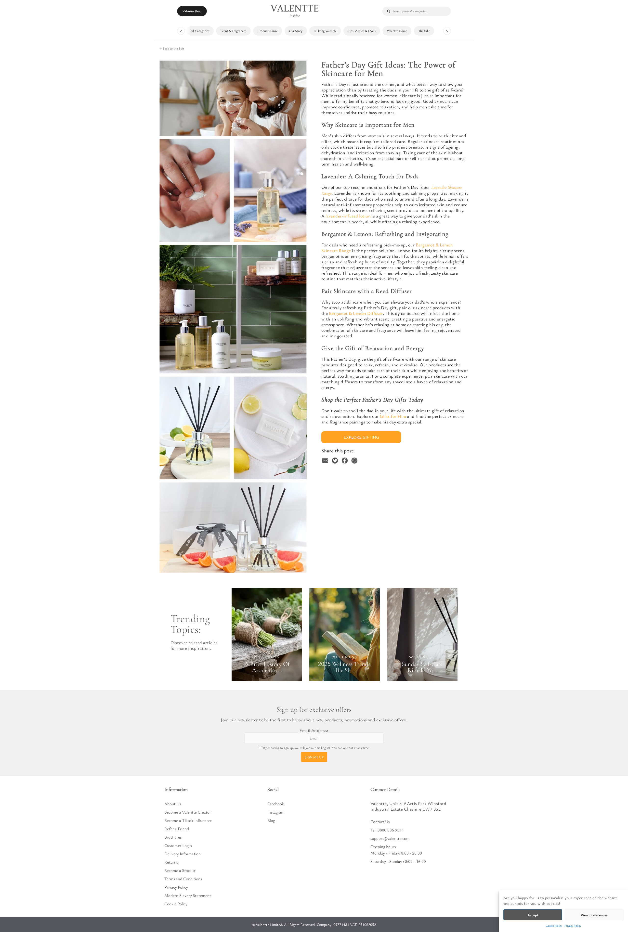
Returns (171, 862)
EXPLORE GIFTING (361, 437)
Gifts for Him (393, 416)
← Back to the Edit (171, 48)
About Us (172, 803)
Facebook (275, 803)
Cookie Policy (554, 925)
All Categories (200, 30)
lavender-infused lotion (348, 216)
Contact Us (380, 821)
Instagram (276, 812)
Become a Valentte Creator (187, 812)
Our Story (295, 30)
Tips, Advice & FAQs (362, 30)
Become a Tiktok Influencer (188, 820)
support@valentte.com (390, 838)
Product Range (268, 30)
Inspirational (314, 577)
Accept (532, 914)
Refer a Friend (176, 828)
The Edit (424, 30)
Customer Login (178, 845)
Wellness (267, 656)
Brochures (173, 837)
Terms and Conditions (183, 878)
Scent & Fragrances (233, 30)
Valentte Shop (192, 11)
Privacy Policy (572, 925)
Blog (271, 820)
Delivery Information (182, 853)
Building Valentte (325, 30)
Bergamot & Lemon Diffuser (356, 313)
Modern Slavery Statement (187, 895)
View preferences (594, 914)
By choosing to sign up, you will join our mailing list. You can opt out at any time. (316, 748)
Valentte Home (397, 30)
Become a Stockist (180, 870)
